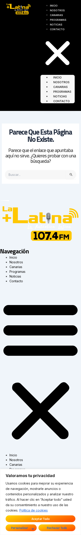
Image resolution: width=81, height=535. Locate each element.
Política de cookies (33, 510)
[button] (57, 53)
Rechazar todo (57, 527)
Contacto (57, 29)
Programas (58, 19)
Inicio (54, 5)
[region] (40, 502)
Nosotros (57, 10)
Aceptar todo (41, 518)
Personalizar (19, 527)
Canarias (56, 15)
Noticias (56, 24)
